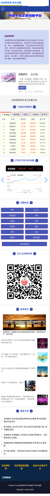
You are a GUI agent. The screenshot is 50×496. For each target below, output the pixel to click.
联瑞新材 (12, 136)
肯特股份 (12, 139)
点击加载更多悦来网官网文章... (24, 99)
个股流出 (35, 114)
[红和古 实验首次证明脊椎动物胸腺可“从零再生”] (42, 371)
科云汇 (36, 210)
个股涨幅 (5, 114)
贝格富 (12, 221)
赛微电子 (12, 126)
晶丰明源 (12, 133)
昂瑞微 (12, 129)
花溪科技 (12, 123)
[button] (2, 180)
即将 (12, 210)
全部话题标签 (24, 244)
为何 (36, 215)
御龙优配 (36, 237)
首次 (36, 232)
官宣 (12, 232)
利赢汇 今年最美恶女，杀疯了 (12, 382)
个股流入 (25, 114)
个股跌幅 (15, 114)
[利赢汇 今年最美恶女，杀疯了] (30, 386)
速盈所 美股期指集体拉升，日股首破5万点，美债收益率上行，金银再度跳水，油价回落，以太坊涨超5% (18, 399)
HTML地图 (37, 485)
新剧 (36, 226)
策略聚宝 (22, 87)
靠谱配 (12, 226)
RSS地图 (30, 485)
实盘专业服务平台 (40, 467)
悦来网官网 (6, 467)
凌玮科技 (12, 152)
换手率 (44, 114)
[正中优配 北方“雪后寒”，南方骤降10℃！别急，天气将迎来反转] (42, 357)
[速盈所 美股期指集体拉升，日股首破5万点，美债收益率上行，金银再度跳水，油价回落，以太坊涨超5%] (42, 400)
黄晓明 (12, 237)
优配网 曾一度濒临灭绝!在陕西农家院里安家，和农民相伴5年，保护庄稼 (24, 333)
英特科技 (12, 142)
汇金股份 (12, 149)
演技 (36, 221)
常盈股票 (12, 215)
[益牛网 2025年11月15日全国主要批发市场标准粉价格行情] (42, 343)
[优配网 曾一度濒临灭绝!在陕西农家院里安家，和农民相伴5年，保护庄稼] (24, 322)
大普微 (12, 146)
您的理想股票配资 (21, 467)
